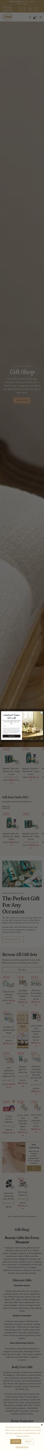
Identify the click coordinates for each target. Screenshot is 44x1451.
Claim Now (11, 736)
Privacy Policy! (23, 1436)
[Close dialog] (42, 712)
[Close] (42, 1425)
